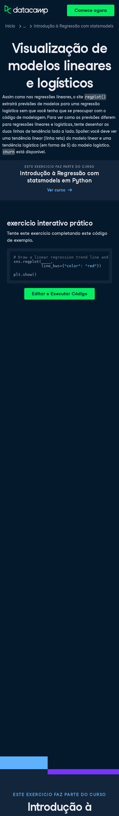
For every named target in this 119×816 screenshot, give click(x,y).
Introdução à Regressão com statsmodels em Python (74, 26)
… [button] (24, 26)
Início (10, 26)
